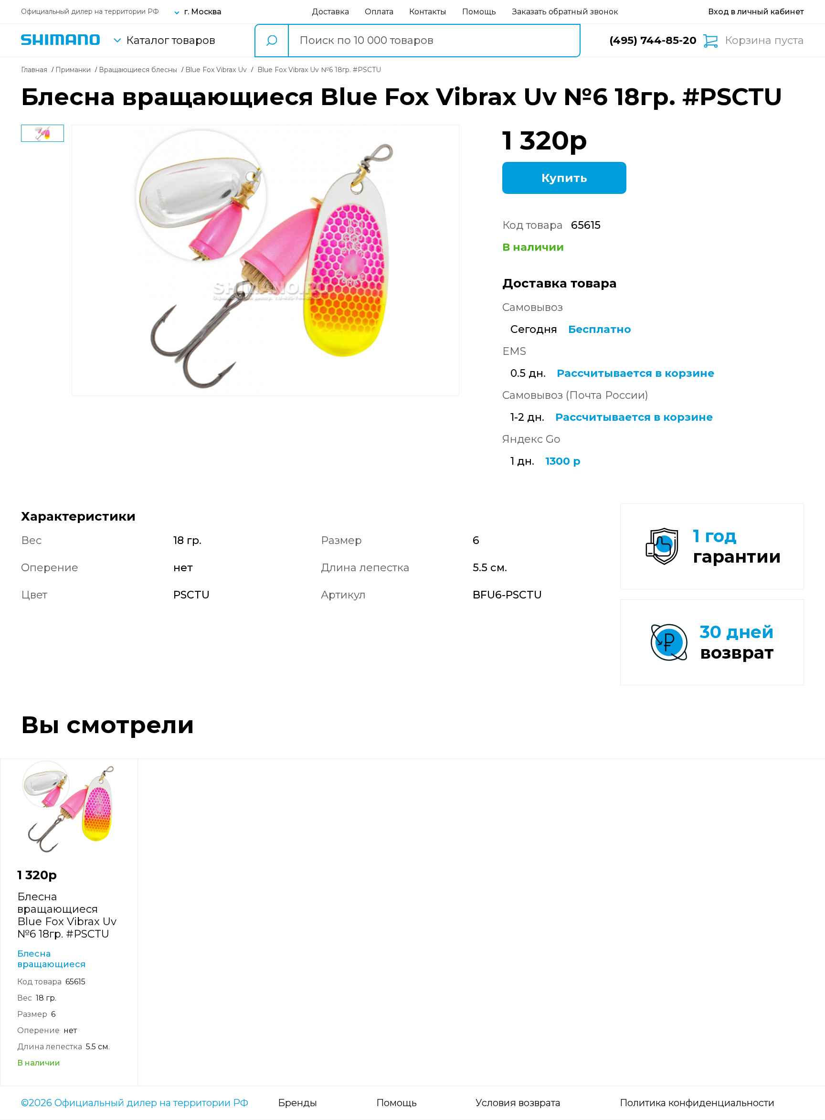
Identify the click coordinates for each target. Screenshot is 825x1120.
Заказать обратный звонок (565, 11)
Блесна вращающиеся (51, 959)
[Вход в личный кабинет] (756, 11)
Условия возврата (518, 1103)
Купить (564, 178)
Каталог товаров (170, 40)
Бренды (297, 1103)
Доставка (330, 11)
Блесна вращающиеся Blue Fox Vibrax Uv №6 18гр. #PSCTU (66, 915)
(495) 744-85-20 (653, 40)
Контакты (427, 11)
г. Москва (203, 11)
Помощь (479, 11)
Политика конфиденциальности (697, 1103)
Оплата (379, 11)
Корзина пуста (764, 40)
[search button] (271, 40)
